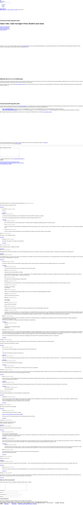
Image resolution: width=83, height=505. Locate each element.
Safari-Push (20, 503)
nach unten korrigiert (22, 105)
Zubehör (10, 163)
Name (1, 492)
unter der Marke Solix (25, 45)
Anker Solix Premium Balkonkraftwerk (10, 109)
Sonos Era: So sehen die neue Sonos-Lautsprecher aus (9, 161)
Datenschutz (14, 503)
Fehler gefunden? (18, 143)
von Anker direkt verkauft (47, 111)
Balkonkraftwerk (5, 163)
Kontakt (3, 4)
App (3, 5)
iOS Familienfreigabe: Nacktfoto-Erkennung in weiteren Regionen (12, 162)
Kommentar (2, 490)
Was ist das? (45, 142)
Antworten (2, 207)
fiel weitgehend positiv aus (20, 84)
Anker (1, 163)
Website (1, 496)
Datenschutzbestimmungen (19, 158)
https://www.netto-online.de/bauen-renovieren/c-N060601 (12, 414)
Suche (3, 6)
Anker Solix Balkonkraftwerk (8, 108)
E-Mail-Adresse (3, 494)
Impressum (6, 503)
